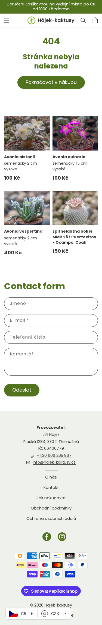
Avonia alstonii (19, 157)
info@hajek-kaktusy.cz (54, 462)
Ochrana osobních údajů (51, 518)
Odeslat (21, 389)
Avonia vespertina (23, 231)
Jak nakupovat (51, 498)
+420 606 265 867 (54, 455)
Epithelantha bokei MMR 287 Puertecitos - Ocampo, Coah (74, 237)
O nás (51, 477)
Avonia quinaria (68, 157)
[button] (83, 20)
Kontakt (51, 487)
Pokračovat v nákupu (51, 82)
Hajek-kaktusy (58, 605)
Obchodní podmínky (51, 508)
